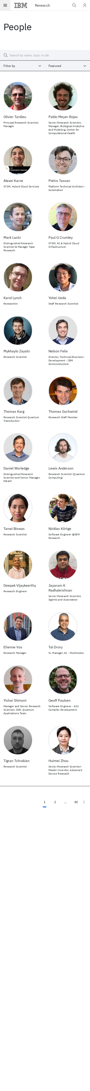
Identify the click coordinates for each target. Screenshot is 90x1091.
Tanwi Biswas (14, 528)
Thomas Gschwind (62, 411)
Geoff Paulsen (59, 700)
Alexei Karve (13, 180)
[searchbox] (45, 55)
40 (76, 802)
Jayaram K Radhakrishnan (60, 587)
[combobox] (22, 66)
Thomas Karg (13, 411)
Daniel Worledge (16, 468)
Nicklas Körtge (59, 528)
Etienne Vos (12, 647)
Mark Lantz (12, 237)
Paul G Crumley (60, 237)
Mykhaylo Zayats (16, 351)
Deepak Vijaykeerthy (19, 585)
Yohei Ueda (57, 298)
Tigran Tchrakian (16, 760)
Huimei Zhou (58, 760)
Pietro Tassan (59, 180)
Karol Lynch (12, 298)
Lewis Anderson (60, 468)
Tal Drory (55, 647)
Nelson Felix (58, 351)
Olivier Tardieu (14, 117)
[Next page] (84, 802)
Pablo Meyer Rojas (63, 117)
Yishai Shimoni (14, 700)
